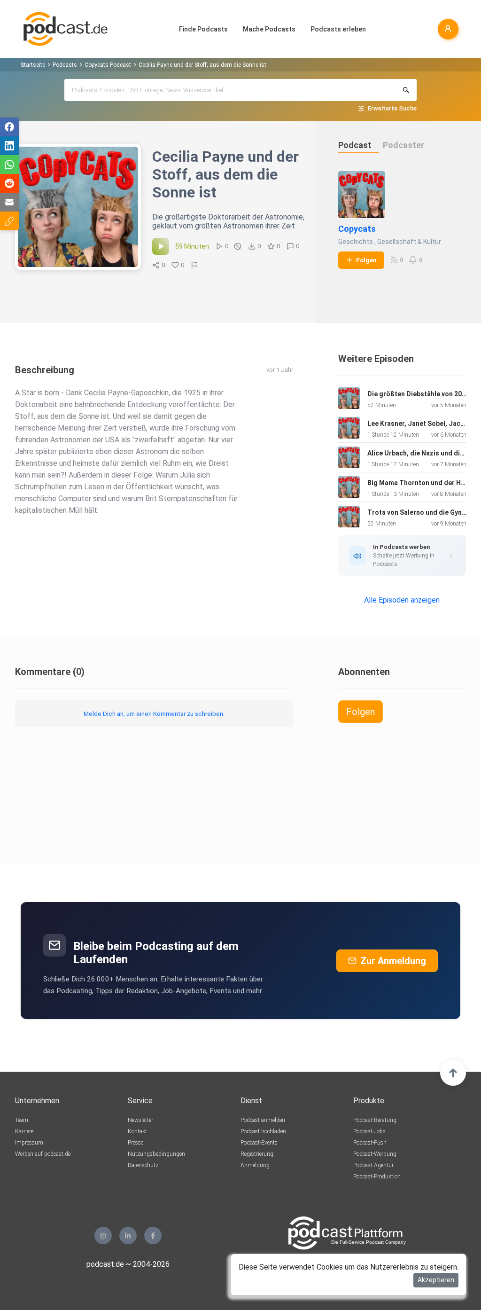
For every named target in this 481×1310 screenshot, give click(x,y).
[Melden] (194, 265)
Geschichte (355, 241)
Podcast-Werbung (374, 1154)
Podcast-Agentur (373, 1165)
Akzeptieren (436, 1280)
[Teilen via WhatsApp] (9, 164)
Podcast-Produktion (377, 1176)
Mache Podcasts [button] (269, 29)
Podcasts (65, 65)
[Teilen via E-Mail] (9, 202)
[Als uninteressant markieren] (237, 246)
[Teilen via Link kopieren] (9, 221)
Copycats (357, 229)
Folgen (366, 260)
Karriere (24, 1131)
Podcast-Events (259, 1142)
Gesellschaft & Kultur (409, 241)
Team (21, 1120)
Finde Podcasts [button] (203, 29)
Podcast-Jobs (369, 1131)
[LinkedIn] (128, 1235)
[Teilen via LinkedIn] (9, 145)
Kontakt (137, 1131)
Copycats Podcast (108, 65)
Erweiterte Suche (392, 108)
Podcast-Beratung (374, 1120)
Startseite (33, 65)
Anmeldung (255, 1165)
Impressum (29, 1142)
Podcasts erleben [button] (338, 29)
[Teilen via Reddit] (9, 183)
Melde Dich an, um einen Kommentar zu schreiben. (154, 713)
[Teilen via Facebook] (9, 127)
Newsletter (140, 1120)
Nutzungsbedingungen (156, 1154)
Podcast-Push (370, 1142)
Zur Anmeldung (393, 960)
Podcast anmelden (262, 1120)
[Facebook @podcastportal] (153, 1235)
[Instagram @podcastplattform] (103, 1235)
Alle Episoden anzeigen (402, 600)
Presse (135, 1142)
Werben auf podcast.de (42, 1154)
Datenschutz (143, 1165)
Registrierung (256, 1154)
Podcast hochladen (263, 1131)
